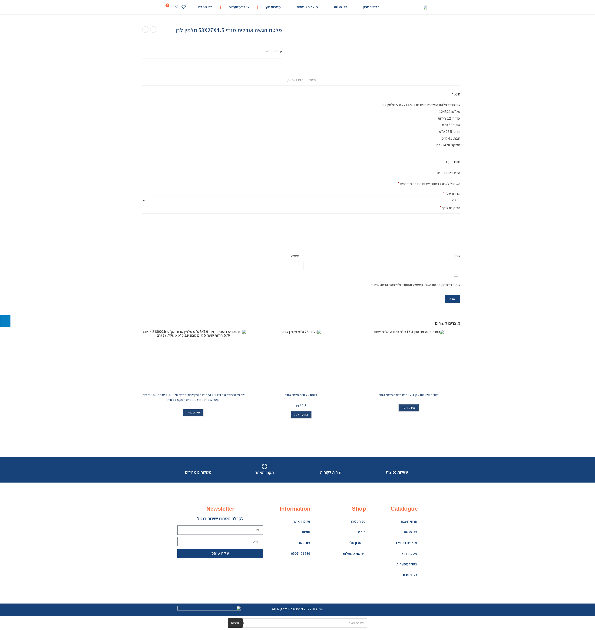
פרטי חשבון (371, 7)
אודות (306, 532)
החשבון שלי (357, 542)
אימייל (293, 255)
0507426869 (300, 553)
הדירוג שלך (451, 194)
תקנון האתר (301, 521)
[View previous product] (153, 29)
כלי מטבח (205, 7)
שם (456, 255)
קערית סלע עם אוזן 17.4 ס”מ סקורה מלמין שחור (409, 395)
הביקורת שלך (450, 207)
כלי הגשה (340, 7)
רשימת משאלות (354, 553)
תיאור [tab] (312, 80)
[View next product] (145, 29)
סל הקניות (358, 521)
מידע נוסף (193, 412)
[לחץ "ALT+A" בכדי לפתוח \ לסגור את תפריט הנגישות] (5, 321)
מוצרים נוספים (307, 7)
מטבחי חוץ (273, 7)
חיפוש (235, 623)
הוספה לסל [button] (301, 414)
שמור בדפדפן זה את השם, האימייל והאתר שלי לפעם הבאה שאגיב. (415, 284)
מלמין (268, 51)
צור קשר (304, 542)
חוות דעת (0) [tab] (295, 80)
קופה (362, 532)
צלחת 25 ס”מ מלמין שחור (301, 395)
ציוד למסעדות (238, 7)
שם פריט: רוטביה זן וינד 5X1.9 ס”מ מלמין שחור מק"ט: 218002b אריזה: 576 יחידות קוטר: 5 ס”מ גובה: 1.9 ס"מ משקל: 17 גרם (193, 397)
